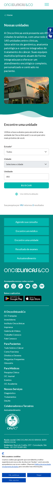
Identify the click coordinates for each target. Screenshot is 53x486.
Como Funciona (11, 351)
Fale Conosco (10, 338)
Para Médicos (11, 368)
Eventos (8, 380)
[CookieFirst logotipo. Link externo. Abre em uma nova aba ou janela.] (3, 453)
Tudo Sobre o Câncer (14, 348)
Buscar (26, 185)
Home (10, 15)
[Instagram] (13, 286)
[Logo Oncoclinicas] (18, 4)
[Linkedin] (34, 286)
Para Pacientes (12, 343)
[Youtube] (27, 286)
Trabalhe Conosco (12, 334)
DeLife (7, 400)
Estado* (8, 146)
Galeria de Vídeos (12, 331)
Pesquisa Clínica (11, 372)
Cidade (7, 159)
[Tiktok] (20, 286)
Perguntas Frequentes (14, 359)
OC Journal (9, 376)
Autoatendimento (12, 410)
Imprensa (8, 327)
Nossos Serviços (13, 389)
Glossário (8, 363)
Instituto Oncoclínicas (14, 323)
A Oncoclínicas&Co (15, 311)
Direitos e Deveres (12, 355)
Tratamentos (10, 397)
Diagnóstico (9, 393)
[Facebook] (6, 286)
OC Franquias (10, 315)
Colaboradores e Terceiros (19, 405)
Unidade (8, 171)
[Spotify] (41, 286)
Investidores (10, 319)
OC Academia (10, 383)
